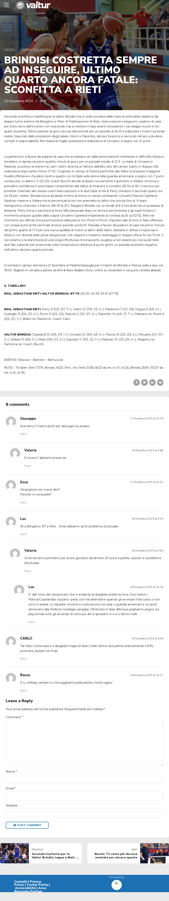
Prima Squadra (35, 50)
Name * (11, 771)
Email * (11, 788)
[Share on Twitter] (144, 382)
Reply (23, 434)
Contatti (20, 881)
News (9, 50)
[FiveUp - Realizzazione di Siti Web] (116, 883)
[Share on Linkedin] (152, 382)
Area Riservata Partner (30, 890)
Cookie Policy (37, 884)
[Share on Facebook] (136, 382)
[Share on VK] (160, 382)
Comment (14, 717)
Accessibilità (25, 888)
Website (12, 805)
